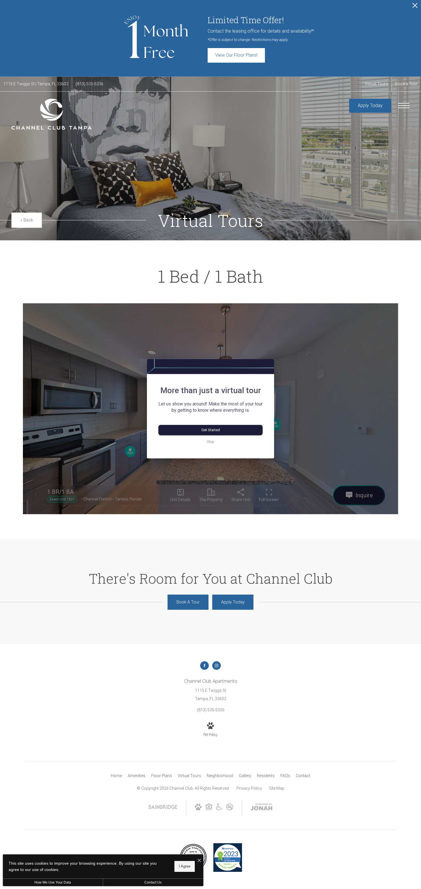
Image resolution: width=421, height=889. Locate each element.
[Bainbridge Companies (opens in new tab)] (163, 808)
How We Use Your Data (52, 882)
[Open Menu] (404, 105)
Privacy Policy (249, 788)
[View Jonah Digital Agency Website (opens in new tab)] (261, 808)
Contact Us (153, 882)
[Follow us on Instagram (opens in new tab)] (216, 665)
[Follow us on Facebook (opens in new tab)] (204, 665)
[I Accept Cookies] (199, 861)
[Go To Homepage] (51, 114)
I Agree (184, 866)
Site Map (276, 788)
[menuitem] (116, 776)
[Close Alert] (415, 7)
